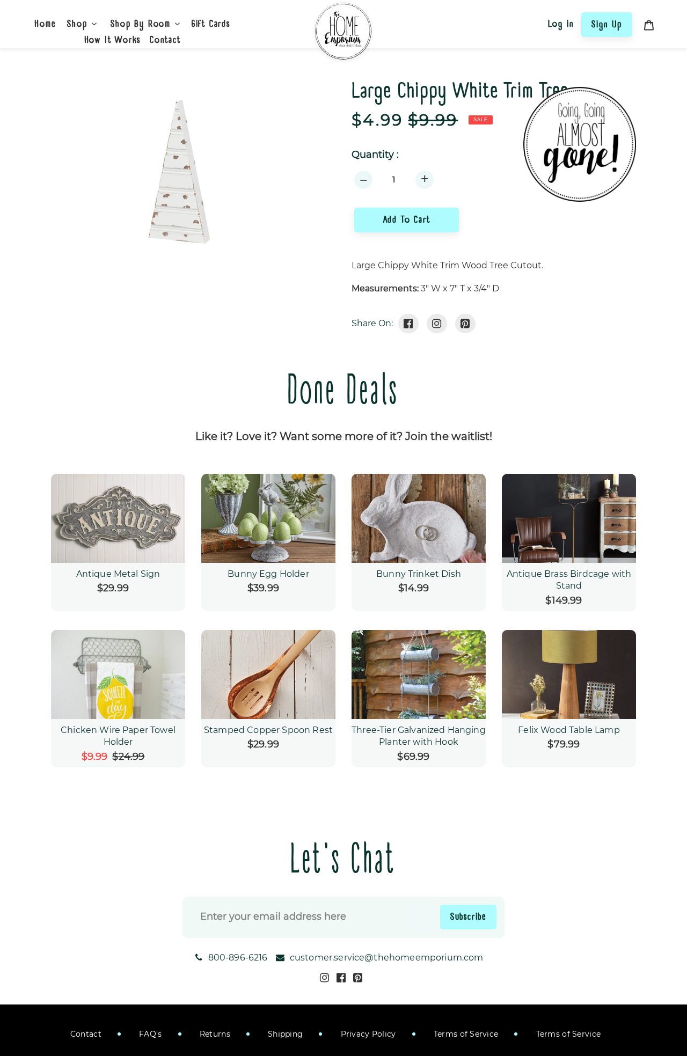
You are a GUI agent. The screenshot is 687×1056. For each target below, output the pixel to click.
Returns (214, 1034)
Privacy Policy (367, 1034)
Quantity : (375, 154)
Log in (561, 24)
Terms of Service (465, 1034)
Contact (85, 1034)
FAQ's (149, 1034)
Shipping (284, 1034)
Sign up (606, 24)
